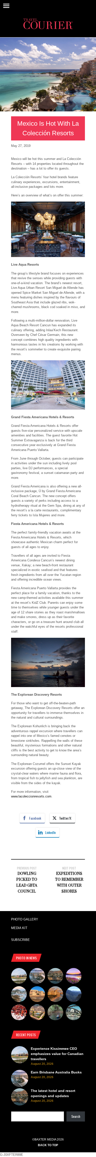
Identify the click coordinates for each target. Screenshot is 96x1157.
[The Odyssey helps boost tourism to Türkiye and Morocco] (37, 994)
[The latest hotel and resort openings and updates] (55, 976)
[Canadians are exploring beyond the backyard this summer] (55, 1013)
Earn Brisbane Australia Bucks (56, 1072)
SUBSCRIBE (20, 940)
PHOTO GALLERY (24, 919)
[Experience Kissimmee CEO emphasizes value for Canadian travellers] (19, 976)
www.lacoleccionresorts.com (31, 796)
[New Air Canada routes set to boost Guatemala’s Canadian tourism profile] (73, 976)
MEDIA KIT (19, 928)
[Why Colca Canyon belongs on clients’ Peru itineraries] (73, 994)
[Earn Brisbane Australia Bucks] (37, 976)
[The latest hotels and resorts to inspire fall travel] (55, 994)
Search (75, 1116)
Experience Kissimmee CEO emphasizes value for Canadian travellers (57, 1054)
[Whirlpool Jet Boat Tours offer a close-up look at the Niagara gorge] (19, 1013)
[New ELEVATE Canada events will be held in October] (73, 1013)
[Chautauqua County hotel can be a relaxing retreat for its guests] (37, 1013)
